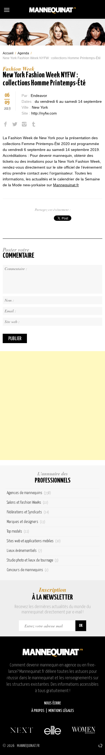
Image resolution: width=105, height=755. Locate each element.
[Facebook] (5, 124)
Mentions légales (61, 711)
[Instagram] (24, 124)
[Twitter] (15, 124)
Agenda (23, 53)
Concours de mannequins (27, 570)
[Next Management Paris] (21, 730)
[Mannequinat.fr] (52, 9)
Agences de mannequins (29, 493)
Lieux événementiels (24, 551)
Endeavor (39, 95)
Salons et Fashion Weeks (27, 502)
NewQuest (100, 745)
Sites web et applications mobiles (34, 541)
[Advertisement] (52, 405)
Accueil (8, 53)
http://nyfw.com (44, 113)
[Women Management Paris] (83, 730)
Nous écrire (52, 703)
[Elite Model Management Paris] (52, 730)
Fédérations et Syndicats (28, 512)
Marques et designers (26, 522)
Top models (18, 531)
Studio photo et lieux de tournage (32, 560)
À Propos (37, 711)
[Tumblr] (33, 124)
